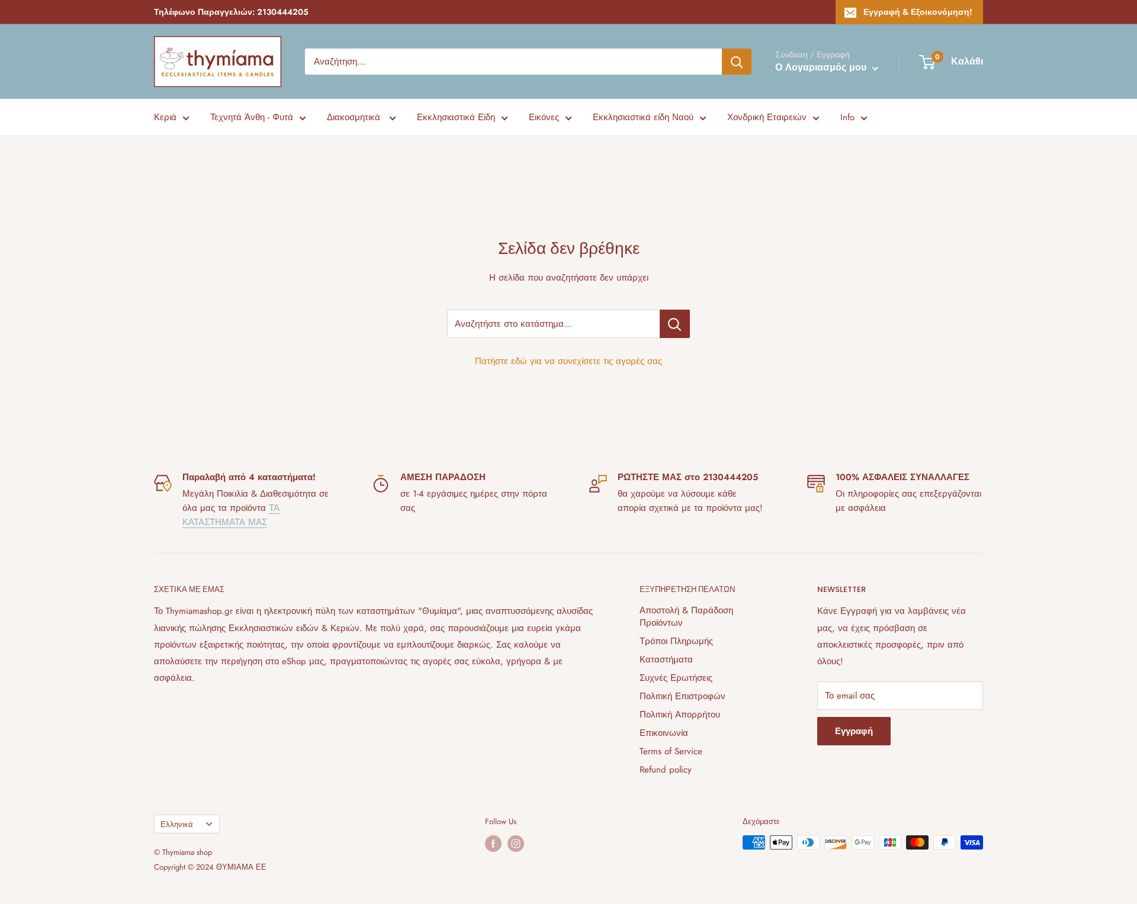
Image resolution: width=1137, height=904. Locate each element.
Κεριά (165, 117)
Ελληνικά (176, 824)
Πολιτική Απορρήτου (680, 714)
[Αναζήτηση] (736, 62)
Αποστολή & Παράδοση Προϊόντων (686, 616)
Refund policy (666, 769)
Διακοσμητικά (355, 117)
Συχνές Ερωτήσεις (676, 677)
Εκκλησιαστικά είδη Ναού (643, 117)
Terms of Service (671, 751)
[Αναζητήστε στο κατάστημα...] (675, 324)
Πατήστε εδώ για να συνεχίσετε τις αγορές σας (568, 361)
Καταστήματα (666, 659)
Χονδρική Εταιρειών (767, 117)
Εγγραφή (854, 731)
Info (847, 117)
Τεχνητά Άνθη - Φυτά (251, 117)
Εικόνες (544, 117)
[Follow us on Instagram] (516, 843)
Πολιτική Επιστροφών (682, 696)
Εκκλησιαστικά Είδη (456, 117)
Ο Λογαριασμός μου (822, 67)
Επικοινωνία (664, 732)
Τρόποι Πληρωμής (676, 641)
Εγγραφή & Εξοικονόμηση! (917, 12)
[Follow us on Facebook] (493, 843)
